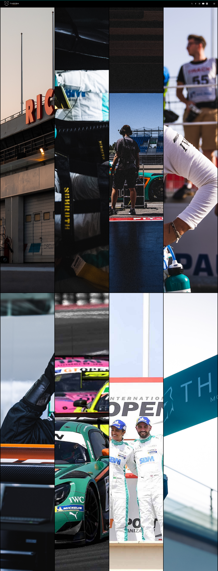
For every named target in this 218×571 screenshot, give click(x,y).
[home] (95, 3)
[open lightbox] (27, 150)
